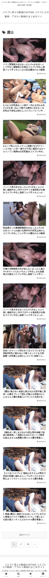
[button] (44, 412)
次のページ (24, 535)
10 (28, 544)
